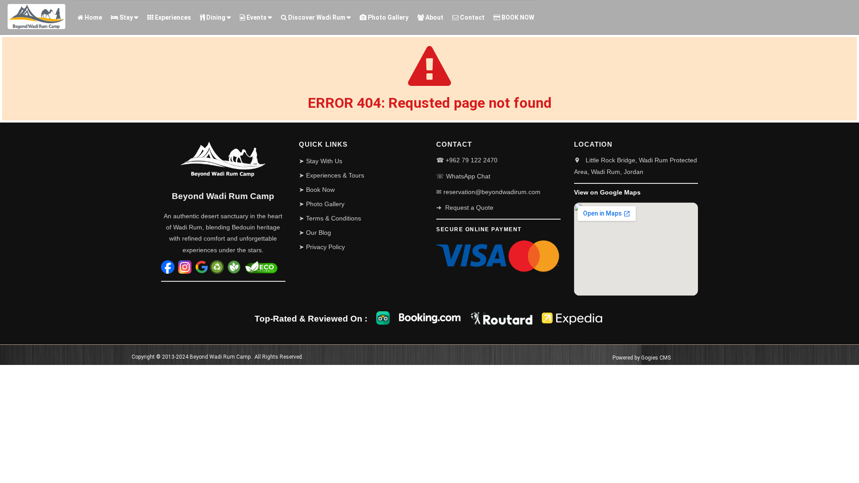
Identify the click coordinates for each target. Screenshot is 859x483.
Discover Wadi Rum (316, 17)
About (433, 17)
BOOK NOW (517, 17)
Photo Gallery (387, 17)
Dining (215, 17)
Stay (125, 17)
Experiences (172, 17)
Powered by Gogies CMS (641, 358)
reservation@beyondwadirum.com (491, 191)
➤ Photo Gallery (321, 204)
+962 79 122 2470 (472, 160)
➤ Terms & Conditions (330, 218)
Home (92, 17)
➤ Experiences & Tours (331, 175)
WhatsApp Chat (468, 176)
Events (256, 17)
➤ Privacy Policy (322, 246)
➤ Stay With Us (320, 161)
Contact (472, 17)
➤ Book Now (317, 189)
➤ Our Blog (315, 232)
